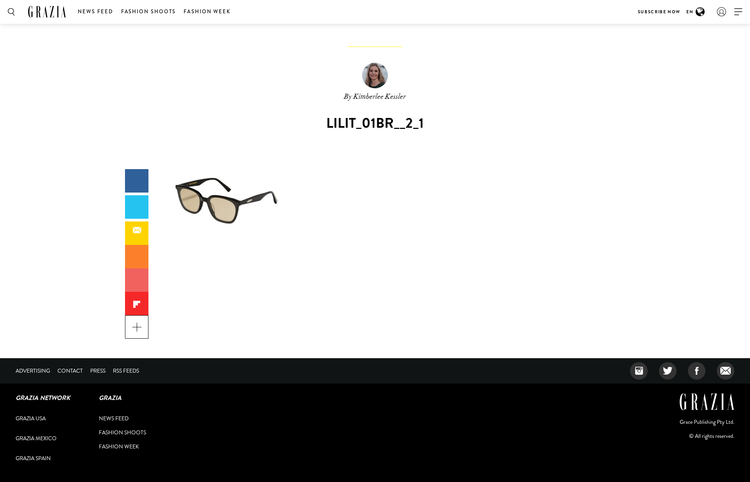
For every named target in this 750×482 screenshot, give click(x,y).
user (721, 11)
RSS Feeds (126, 371)
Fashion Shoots (148, 11)
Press (97, 371)
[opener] (738, 12)
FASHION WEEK (207, 11)
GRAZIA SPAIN (33, 458)
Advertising (33, 371)
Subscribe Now (659, 12)
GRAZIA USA (31, 418)
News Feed (95, 11)
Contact (70, 371)
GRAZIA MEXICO (36, 438)
